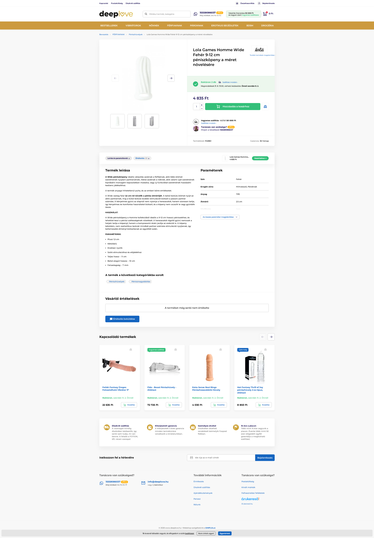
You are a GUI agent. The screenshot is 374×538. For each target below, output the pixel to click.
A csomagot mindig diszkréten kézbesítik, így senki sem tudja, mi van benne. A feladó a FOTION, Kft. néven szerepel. (125, 433)
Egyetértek (225, 533)
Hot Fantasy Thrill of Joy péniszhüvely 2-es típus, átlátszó (250, 390)
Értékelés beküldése (124, 319)
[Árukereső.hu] (258, 500)
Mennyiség (196, 106)
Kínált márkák (248, 487)
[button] (171, 78)
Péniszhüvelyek (135, 34)
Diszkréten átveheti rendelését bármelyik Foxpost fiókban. (212, 431)
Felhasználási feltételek (253, 493)
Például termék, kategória (161, 14)
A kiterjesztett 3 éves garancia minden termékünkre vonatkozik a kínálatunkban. (169, 431)
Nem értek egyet (206, 533)
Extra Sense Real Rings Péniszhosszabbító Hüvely (206, 388)
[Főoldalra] (116, 14)
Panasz (197, 499)
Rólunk (197, 504)
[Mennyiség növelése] (202, 105)
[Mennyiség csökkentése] (202, 108)
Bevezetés (103, 34)
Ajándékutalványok (203, 493)
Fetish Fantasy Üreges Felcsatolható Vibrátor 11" (115, 388)
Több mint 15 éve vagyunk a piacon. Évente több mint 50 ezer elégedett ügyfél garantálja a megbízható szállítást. (255, 433)
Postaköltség (117, 3)
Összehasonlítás (247, 3)
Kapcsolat (103, 3)
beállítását (189, 533)
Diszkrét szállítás (133, 3)
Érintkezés (199, 481)
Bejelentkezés (268, 3)
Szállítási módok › (230, 82)
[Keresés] (146, 14)
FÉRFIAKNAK (118, 34)
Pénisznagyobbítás (141, 281)
